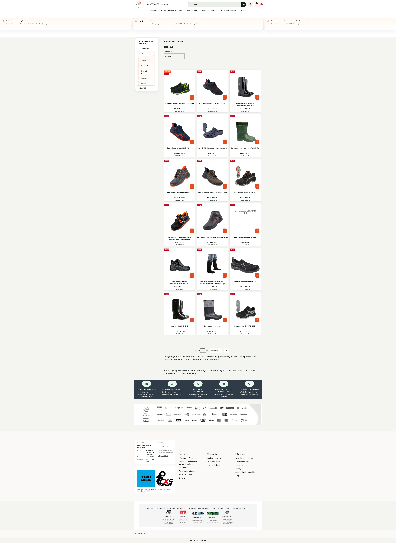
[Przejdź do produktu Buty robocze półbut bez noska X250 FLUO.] (179, 85)
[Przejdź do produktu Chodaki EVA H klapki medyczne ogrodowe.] (212, 129)
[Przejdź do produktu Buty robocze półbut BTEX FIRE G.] (245, 307)
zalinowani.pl (197, 517)
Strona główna (169, 42)
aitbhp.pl (168, 516)
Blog (237, 476)
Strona (197, 350)
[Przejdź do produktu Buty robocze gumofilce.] (212, 307)
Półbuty (143, 83)
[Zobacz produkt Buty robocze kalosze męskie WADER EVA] (257, 141)
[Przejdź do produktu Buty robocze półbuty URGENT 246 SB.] (212, 85)
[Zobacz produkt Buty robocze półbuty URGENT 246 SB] (225, 97)
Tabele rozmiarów (242, 462)
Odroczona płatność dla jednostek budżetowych (188, 463)
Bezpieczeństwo (185, 474)
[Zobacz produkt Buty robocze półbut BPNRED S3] (257, 186)
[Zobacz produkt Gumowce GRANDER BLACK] (192, 319)
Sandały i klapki (146, 66)
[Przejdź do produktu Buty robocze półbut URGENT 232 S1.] (179, 129)
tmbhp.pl (182, 516)
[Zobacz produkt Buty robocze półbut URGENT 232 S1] (192, 141)
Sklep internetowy (197, 540)
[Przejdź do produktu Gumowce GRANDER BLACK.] (179, 307)
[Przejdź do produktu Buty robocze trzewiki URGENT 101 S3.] (179, 174)
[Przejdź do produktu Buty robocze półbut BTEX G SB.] (245, 218)
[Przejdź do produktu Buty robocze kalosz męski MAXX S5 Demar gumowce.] (245, 85)
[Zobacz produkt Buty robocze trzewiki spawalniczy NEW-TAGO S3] (192, 275)
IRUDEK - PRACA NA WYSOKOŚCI (145, 43)
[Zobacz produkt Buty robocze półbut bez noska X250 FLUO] (192, 97)
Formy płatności (241, 465)
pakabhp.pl (212, 517)
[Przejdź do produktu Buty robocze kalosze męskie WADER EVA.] (245, 129)
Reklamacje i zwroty (215, 465)
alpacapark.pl (226, 516)
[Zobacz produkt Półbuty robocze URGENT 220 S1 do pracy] (225, 186)
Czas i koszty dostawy (244, 458)
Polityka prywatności (187, 471)
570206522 (154, 4)
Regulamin (182, 467)
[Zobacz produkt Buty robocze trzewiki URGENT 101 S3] (192, 186)
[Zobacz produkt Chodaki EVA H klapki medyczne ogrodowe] (225, 141)
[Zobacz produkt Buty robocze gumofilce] (225, 319)
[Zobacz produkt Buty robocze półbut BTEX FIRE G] (257, 319)
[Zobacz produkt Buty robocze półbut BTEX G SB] (257, 231)
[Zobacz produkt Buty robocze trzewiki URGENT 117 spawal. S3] (225, 231)
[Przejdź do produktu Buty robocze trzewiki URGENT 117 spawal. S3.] (212, 218)
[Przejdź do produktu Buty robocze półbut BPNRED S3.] (245, 174)
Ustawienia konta (213, 462)
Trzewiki (143, 60)
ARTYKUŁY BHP (143, 48)
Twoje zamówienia (214, 458)
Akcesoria (144, 78)
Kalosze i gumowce (144, 72)
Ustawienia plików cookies (245, 472)
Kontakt (182, 478)
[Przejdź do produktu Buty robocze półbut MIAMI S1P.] (245, 263)
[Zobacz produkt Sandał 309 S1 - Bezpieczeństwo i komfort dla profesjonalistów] (192, 231)
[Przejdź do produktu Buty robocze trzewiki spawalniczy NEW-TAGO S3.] (179, 263)
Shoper (142, 534)
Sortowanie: (168, 52)
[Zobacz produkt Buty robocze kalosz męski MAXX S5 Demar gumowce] (257, 97)
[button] (243, 4)
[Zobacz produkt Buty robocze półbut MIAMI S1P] (257, 275)
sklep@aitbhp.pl (171, 4)
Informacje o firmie (186, 458)
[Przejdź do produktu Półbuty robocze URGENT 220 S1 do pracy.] (212, 174)
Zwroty (238, 469)
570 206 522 (163, 447)
